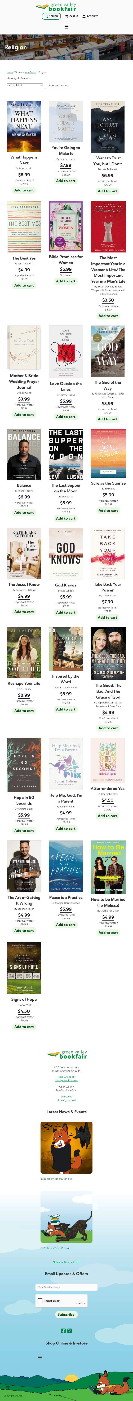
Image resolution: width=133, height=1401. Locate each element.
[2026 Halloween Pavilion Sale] (66, 1147)
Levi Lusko (67, 496)
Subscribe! (66, 1314)
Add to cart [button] (24, 190)
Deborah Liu (109, 595)
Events (76, 1262)
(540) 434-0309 (66, 1077)
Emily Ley (110, 488)
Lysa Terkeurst (67, 159)
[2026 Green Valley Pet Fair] (66, 1216)
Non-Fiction (30, 72)
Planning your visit (66, 1100)
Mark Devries (109, 293)
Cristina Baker (25, 808)
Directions (66, 1096)
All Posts (57, 1262)
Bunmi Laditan (67, 806)
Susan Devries (105, 286)
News (67, 1262)
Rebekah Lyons (109, 794)
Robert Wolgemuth (115, 290)
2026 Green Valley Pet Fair (55, 1248)
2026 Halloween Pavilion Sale (57, 1178)
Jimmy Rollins (67, 394)
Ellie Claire (25, 392)
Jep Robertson (106, 702)
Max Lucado (25, 168)
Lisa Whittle (67, 590)
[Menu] (66, 26)
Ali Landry (25, 689)
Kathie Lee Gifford (104, 393)
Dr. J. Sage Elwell (67, 687)
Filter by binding (58, 85)
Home (10, 72)
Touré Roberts (25, 490)
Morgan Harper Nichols (67, 902)
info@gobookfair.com (66, 1080)
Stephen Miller (26, 908)
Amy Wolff (25, 1005)
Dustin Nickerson (110, 910)
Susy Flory (115, 706)
